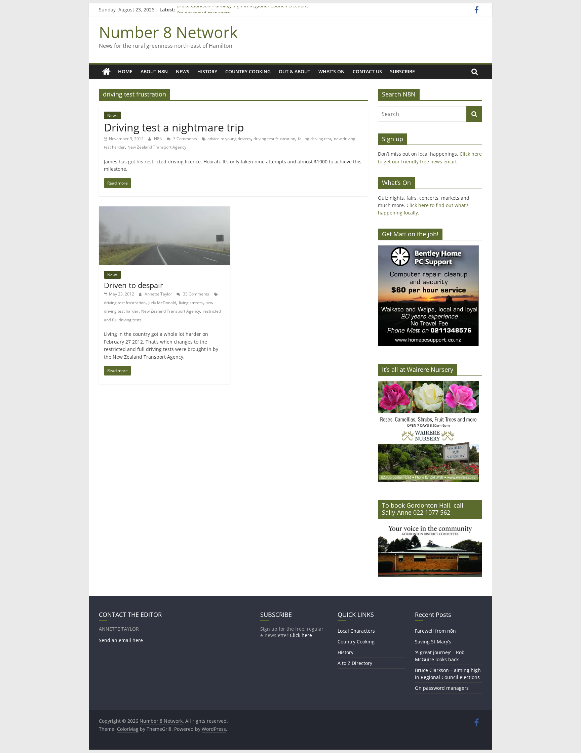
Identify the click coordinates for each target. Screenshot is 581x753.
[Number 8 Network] (106, 72)
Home (125, 71)
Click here (301, 635)
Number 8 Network (168, 32)
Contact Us (367, 71)
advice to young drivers (229, 139)
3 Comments (184, 139)
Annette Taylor (159, 294)
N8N (158, 139)
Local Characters (356, 631)
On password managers (442, 688)
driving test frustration (274, 139)
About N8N (154, 71)
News (182, 71)
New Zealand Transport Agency (156, 147)
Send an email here (121, 640)
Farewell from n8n (435, 631)
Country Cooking (248, 71)
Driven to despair (133, 285)
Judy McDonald (162, 303)
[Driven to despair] (164, 210)
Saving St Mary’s (433, 641)
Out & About (294, 71)
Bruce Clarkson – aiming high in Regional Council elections (243, 9)
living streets (191, 303)
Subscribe (402, 71)
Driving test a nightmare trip (174, 127)
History (207, 71)
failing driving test (314, 139)
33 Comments (195, 294)
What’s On (331, 71)
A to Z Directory (355, 663)
